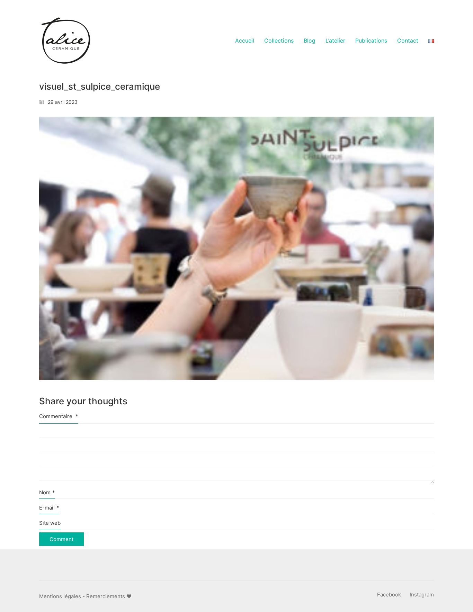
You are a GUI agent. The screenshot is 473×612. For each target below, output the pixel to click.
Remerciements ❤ (109, 596)
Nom (47, 492)
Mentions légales (60, 596)
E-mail (49, 507)
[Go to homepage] (65, 40)
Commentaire (58, 416)
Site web (50, 523)
